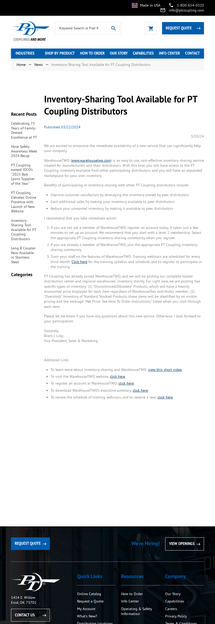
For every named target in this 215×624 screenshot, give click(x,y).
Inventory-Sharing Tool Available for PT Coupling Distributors (23, 229)
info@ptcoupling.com (186, 10)
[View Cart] (150, 28)
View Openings (182, 543)
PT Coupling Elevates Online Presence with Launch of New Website (23, 201)
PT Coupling (35, 582)
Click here (79, 261)
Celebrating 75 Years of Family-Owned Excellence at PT (24, 130)
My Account (86, 608)
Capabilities (174, 601)
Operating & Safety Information (136, 611)
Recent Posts (24, 114)
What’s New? (87, 616)
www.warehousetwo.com (91, 160)
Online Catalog (89, 593)
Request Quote (179, 28)
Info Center (130, 601)
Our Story (173, 593)
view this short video (165, 369)
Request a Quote (90, 601)
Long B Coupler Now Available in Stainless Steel (23, 255)
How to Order (132, 593)
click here (117, 376)
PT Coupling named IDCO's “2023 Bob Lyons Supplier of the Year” (23, 174)
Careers (171, 608)
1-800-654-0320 (190, 5)
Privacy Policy (176, 616)
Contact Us (25, 615)
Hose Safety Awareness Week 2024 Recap (24, 151)
